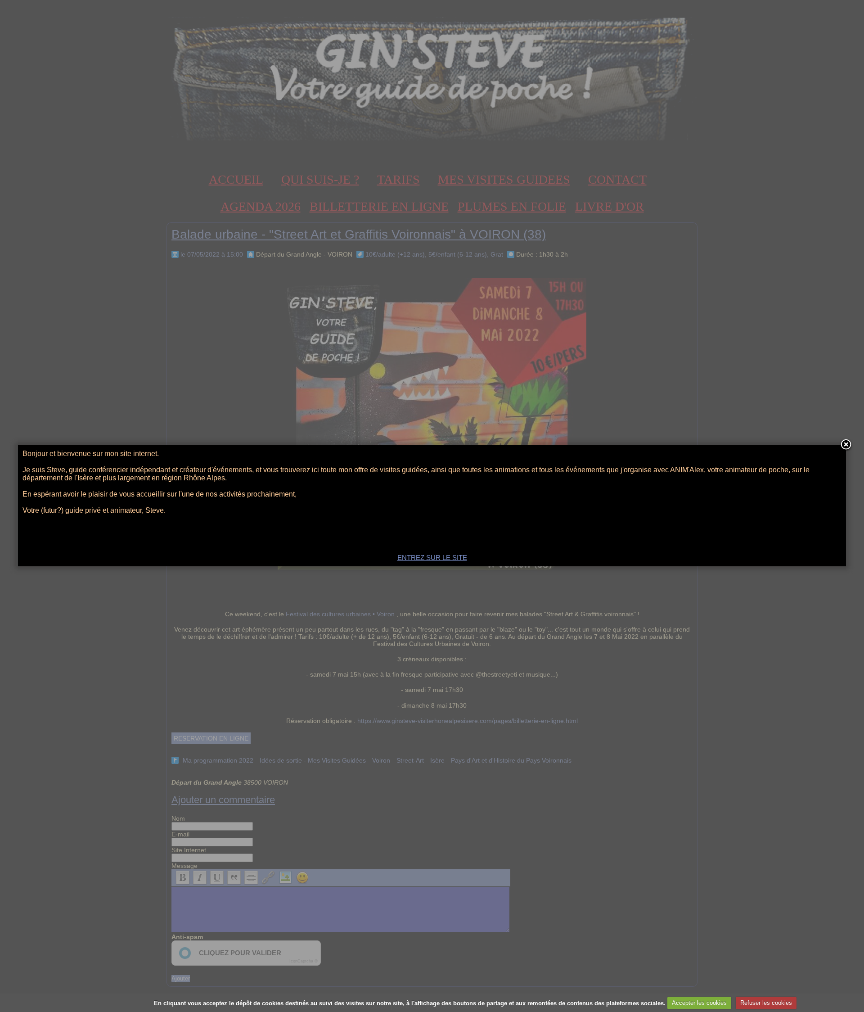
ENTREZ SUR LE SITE (432, 557)
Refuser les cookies (766, 1002)
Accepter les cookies (699, 1002)
